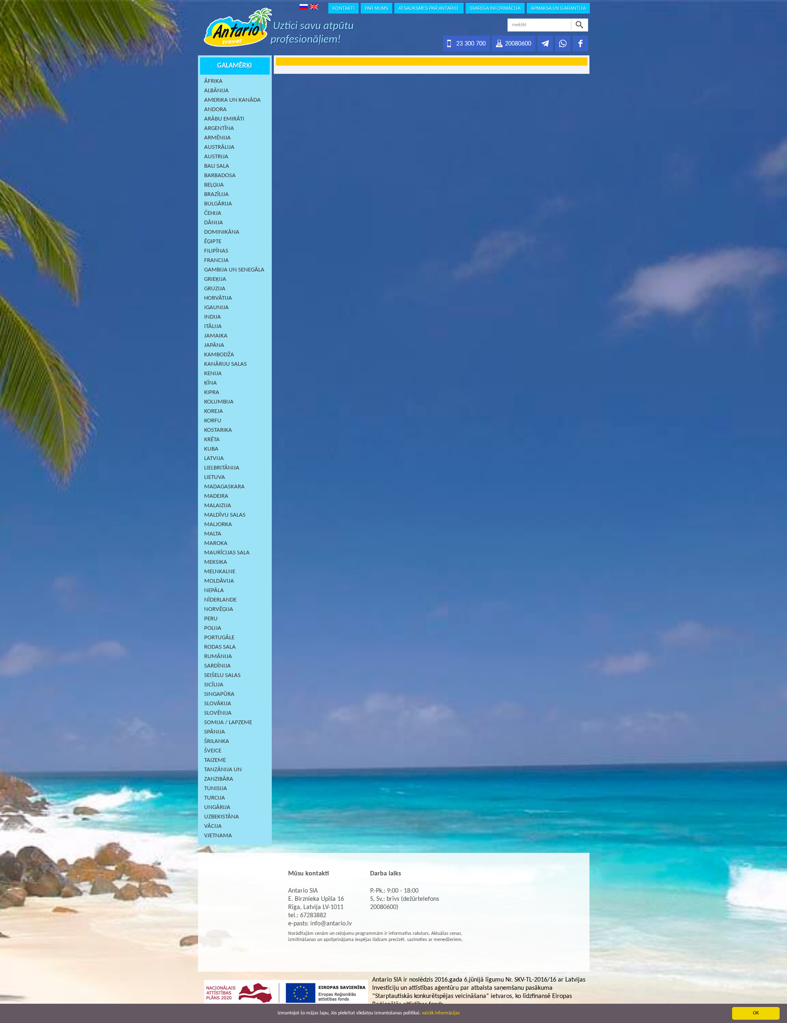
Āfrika (213, 81)
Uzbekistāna (221, 817)
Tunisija (215, 789)
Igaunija (216, 308)
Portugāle (219, 638)
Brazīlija (216, 194)
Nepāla (214, 591)
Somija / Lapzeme (228, 723)
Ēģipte (212, 242)
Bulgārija (218, 204)
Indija (212, 317)
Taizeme (215, 760)
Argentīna (219, 128)
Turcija (214, 798)
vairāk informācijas (441, 1013)
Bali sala (216, 166)
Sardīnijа (217, 666)
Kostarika (218, 430)
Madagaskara (224, 487)
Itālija (213, 327)
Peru (211, 619)
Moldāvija (219, 581)
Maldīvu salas (225, 515)
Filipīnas (216, 251)
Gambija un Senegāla (234, 270)
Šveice (212, 751)
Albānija (216, 91)
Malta (212, 534)
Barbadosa (220, 176)
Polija (212, 628)
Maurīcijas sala (227, 553)
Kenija (213, 374)
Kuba (211, 449)
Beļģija (214, 185)
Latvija (214, 459)
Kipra (211, 393)
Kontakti (343, 8)
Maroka (215, 543)
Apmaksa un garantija (558, 8)
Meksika (215, 562)
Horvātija (218, 298)
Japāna (214, 345)
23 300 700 (471, 44)
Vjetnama (218, 836)
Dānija (213, 223)
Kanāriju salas (225, 364)
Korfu (212, 421)
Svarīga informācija (495, 8)
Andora (215, 110)
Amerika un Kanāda (232, 100)
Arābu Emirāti (224, 119)
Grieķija (215, 279)
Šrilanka (216, 741)
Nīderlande (220, 600)
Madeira (216, 496)
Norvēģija (218, 609)
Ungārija (217, 807)
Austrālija (219, 147)
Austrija (216, 157)
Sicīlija (213, 685)
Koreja (213, 411)
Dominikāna (221, 232)
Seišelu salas (222, 675)
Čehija (212, 213)
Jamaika (215, 336)
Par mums (376, 8)
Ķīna (210, 383)
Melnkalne (219, 572)
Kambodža (219, 355)
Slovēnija (218, 713)
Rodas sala (220, 647)
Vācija (213, 826)
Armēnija (217, 138)
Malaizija (217, 506)
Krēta (212, 440)
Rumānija (218, 657)
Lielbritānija (221, 468)
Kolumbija (219, 402)
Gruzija (214, 289)
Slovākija (217, 704)
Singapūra (219, 694)
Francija (216, 260)
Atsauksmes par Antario (428, 8)
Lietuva (214, 477)
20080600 (518, 44)
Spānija (214, 732)
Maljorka (218, 525)
